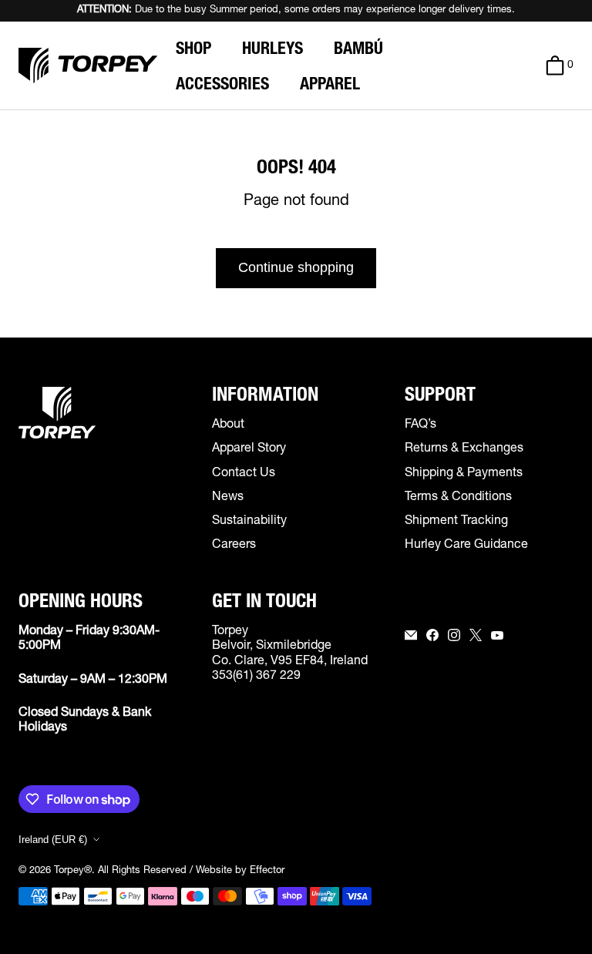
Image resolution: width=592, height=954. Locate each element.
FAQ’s (420, 425)
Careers (234, 545)
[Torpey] (87, 65)
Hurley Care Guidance (466, 545)
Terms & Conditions (458, 498)
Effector (267, 871)
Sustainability (249, 522)
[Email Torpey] (411, 635)
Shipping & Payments (464, 474)
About (228, 425)
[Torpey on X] (475, 635)
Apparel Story (249, 449)
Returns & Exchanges (464, 449)
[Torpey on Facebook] (432, 635)
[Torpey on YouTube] (497, 635)
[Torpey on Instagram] (454, 635)
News (228, 498)
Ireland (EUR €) (52, 839)
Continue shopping (296, 267)
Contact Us (243, 474)
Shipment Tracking (456, 522)
